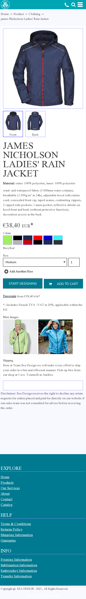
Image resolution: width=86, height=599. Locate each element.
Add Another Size (21, 271)
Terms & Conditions (16, 523)
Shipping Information (17, 534)
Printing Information (16, 559)
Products (7, 482)
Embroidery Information (19, 570)
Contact (6, 499)
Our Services (10, 488)
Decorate (9, 296)
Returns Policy (11, 529)
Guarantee (8, 540)
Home (5, 14)
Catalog (7, 504)
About (5, 493)
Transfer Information (16, 576)
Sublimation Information (19, 565)
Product (19, 14)
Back (35, 134)
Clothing (34, 14)
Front (13, 134)
